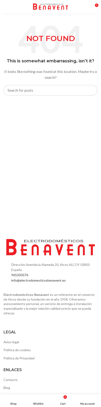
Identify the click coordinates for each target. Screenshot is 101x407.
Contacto (11, 380)
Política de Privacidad (19, 358)
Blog (7, 388)
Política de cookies (17, 350)
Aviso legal (11, 342)
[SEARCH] (91, 90)
